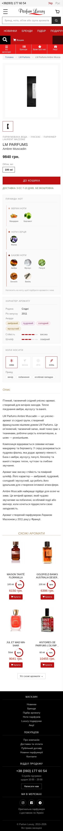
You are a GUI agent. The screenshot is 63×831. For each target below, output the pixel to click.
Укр (50, 3)
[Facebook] (31, 803)
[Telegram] (40, 803)
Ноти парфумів (31, 716)
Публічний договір (31, 748)
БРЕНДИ (27, 30)
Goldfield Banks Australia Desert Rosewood (47, 577)
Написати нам (31, 786)
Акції (31, 725)
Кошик (20, 40)
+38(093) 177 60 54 (14, 3)
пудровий (28, 323)
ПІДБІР (41, 30)
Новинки (31, 704)
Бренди (31, 708)
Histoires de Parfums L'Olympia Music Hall (47, 645)
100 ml (9, 169)
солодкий (43, 323)
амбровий (13, 323)
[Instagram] (23, 803)
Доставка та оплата (31, 744)
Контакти (31, 756)
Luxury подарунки (31, 721)
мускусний (13, 328)
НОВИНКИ (10, 30)
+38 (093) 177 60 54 (31, 771)
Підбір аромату (31, 712)
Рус (57, 3)
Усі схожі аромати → (31, 676)
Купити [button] (17, 597)
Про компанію (31, 739)
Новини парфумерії (31, 752)
